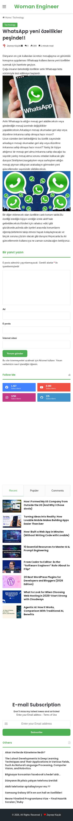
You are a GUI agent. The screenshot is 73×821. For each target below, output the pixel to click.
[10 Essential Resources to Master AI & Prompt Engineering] (12, 551)
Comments (57, 490)
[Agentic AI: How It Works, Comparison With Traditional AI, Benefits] (12, 612)
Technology (18, 17)
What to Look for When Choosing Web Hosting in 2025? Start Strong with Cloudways (45, 595)
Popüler (34, 490)
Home (8, 17)
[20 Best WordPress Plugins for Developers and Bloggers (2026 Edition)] (12, 581)
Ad (4, 309)
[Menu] (4, 8)
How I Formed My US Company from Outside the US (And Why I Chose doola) (46, 505)
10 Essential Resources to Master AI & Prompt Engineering (47, 548)
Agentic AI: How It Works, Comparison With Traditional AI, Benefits (44, 611)
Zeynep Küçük (13, 46)
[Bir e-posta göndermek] (22, 46)
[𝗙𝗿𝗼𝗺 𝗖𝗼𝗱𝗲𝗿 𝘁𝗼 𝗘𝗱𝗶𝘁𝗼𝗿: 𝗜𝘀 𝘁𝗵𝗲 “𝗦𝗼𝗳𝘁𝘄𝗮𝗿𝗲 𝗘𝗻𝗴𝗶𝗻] (12, 566)
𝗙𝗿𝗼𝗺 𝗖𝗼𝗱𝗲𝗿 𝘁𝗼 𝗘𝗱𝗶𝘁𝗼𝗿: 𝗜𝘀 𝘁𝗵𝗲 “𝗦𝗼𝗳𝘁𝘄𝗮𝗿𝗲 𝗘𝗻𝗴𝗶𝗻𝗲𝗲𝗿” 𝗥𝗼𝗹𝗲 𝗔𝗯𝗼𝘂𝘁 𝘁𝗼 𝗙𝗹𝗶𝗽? (47, 565)
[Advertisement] (36, 443)
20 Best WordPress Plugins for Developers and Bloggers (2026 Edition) (43, 580)
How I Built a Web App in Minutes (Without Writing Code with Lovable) (46, 533)
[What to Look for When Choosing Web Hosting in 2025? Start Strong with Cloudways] (12, 596)
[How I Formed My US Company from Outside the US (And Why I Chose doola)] (12, 506)
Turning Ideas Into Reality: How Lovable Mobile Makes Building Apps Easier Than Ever (46, 520)
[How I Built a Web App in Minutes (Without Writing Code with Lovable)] (12, 536)
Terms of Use (50, 715)
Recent (13, 490)
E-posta (7, 323)
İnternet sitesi (10, 338)
